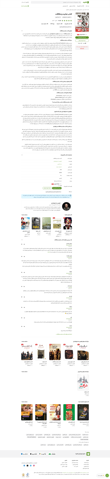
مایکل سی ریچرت (86, 424)
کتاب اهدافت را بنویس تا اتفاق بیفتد (42, 423)
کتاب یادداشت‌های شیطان (26, 232)
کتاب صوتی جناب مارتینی (58, 232)
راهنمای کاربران (75, 464)
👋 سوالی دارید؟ (101, 475)
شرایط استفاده (86, 464)
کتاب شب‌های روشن (85, 361)
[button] (82, 22)
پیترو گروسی (59, 234)
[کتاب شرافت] (83, 382)
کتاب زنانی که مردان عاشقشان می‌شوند (55, 423)
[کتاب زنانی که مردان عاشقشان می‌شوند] (55, 412)
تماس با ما (76, 466)
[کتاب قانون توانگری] (27, 412)
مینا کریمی (60, 164)
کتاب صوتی (73, 472)
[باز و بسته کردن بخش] (22, 31)
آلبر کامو (38, 233)
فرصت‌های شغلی (86, 468)
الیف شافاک (87, 393)
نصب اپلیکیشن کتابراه (84, 472)
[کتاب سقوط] (36, 223)
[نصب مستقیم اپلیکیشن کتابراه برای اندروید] (52, 453)
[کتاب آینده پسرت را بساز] (83, 412)
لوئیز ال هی (73, 424)
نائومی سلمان (48, 233)
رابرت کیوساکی (44, 425)
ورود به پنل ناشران (63, 464)
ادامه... (48, 252)
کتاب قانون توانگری (29, 422)
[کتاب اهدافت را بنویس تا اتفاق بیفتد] (41, 412)
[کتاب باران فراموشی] (46, 223)
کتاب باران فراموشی (47, 231)
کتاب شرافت (86, 392)
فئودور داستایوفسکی (58, 161)
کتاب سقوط (38, 231)
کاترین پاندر (30, 424)
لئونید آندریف (27, 234)
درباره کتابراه (86, 462)
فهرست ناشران (64, 466)
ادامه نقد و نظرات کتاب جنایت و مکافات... (64, 334)
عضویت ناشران (64, 462)
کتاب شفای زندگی (71, 422)
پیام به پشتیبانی (75, 462)
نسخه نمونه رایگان (82, 40)
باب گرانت (59, 425)
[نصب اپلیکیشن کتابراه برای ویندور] (24, 453)
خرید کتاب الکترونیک (82, 37)
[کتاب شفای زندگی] (69, 412)
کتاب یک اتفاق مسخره (28, 361)
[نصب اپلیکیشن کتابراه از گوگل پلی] (42, 453)
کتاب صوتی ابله (69, 231)
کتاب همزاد (44, 361)
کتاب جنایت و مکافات (57, 361)
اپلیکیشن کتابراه (24, 6)
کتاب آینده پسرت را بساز (84, 422)
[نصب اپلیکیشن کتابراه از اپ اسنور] (33, 453)
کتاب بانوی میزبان (71, 361)
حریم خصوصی (86, 466)
